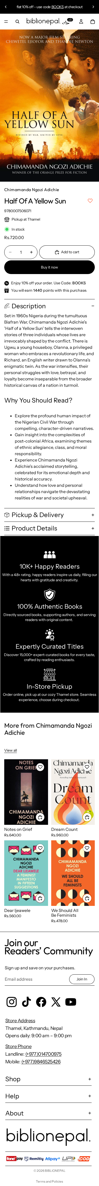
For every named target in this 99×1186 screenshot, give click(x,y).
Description (29, 306)
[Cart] (92, 21)
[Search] (17, 21)
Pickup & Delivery (38, 515)
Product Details (34, 528)
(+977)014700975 (43, 1054)
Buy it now (49, 267)
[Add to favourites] (90, 200)
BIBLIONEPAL (55, 1171)
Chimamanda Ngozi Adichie (31, 189)
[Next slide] (93, 7)
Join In (82, 979)
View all (10, 750)
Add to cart (70, 252)
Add (91, 817)
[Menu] (6, 22)
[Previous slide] (6, 7)
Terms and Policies (49, 1181)
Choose (44, 817)
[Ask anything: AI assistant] (67, 21)
